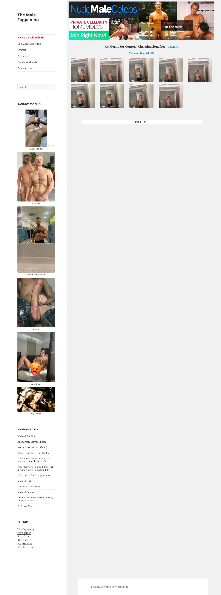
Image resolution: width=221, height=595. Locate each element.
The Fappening (25, 529)
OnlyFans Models (27, 62)
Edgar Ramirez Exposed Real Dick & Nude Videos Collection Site (35, 468)
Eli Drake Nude (25, 506)
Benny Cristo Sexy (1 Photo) (32, 447)
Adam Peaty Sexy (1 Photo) (31, 441)
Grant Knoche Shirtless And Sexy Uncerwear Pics (35, 499)
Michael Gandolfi (26, 492)
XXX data (22, 540)
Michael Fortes (25, 480)
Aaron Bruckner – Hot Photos (33, 452)
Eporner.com (24, 68)
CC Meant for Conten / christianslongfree (135, 47)
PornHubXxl (24, 543)
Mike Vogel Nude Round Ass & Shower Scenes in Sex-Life (33, 460)
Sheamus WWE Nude (28, 486)
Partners (22, 56)
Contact (21, 50)
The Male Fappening (28, 17)
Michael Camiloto (26, 436)
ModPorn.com (25, 547)
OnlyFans (173, 46)
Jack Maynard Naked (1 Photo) (33, 475)
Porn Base (23, 536)
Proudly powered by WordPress (109, 586)
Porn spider (24, 532)
